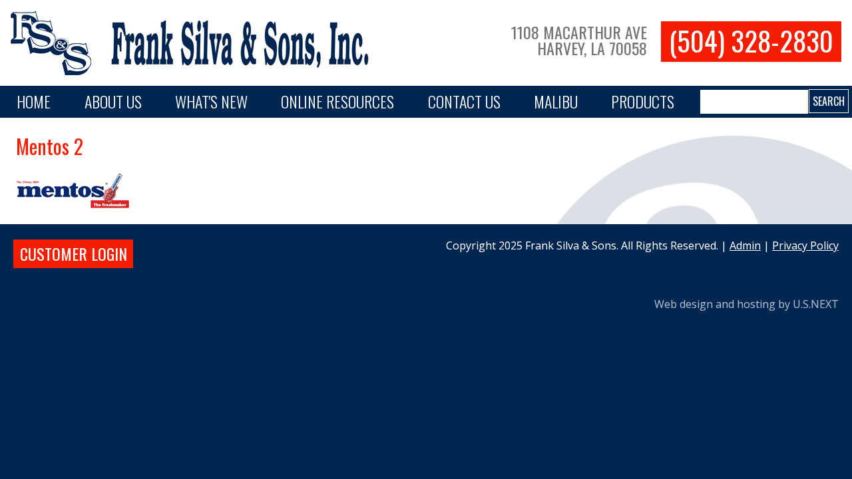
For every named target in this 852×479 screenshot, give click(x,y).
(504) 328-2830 (751, 41)
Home (34, 101)
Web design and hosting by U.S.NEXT (746, 304)
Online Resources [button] (337, 101)
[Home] (195, 43)
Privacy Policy (805, 245)
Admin (745, 245)
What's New (211, 101)
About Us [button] (113, 101)
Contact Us (464, 101)
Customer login (73, 253)
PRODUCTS (642, 101)
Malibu (556, 101)
